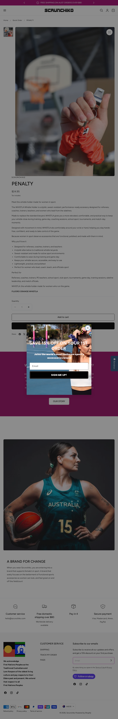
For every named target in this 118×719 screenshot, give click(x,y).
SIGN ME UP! (59, 375)
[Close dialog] (87, 327)
